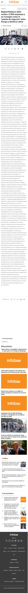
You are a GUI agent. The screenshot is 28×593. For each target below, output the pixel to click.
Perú (8, 551)
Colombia (10, 548)
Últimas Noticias (21, 551)
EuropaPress (4, 341)
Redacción (12, 562)
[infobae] (14, 2)
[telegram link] (18, 541)
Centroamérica (14, 551)
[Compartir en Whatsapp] (5, 48)
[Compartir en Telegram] (18, 48)
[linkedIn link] (21, 541)
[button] (2, 2)
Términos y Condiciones (9, 581)
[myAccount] (26, 2)
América (5, 548)
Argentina (6, 570)
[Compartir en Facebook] (8, 48)
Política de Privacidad (19, 581)
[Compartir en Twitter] (12, 48)
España (15, 548)
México (4, 551)
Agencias (3, 8)
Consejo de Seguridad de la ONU (12, 5)
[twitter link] (9, 541)
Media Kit (14, 573)
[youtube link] (15, 541)
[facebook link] (6, 541)
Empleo (16, 562)
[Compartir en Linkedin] (15, 48)
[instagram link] (12, 541)
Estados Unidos (23, 5)
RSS (14, 554)
